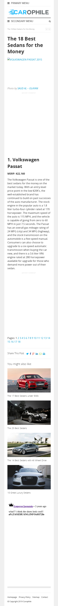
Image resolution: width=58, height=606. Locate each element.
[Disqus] (29, 539)
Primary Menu (19, 3)
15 (8, 341)
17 (15, 341)
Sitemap (35, 597)
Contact (44, 597)
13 (45, 338)
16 (12, 341)
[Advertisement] (29, 125)
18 (19, 341)
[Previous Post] (46, 29)
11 (38, 338)
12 (42, 338)
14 (48, 338)
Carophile (27, 601)
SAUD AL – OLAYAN (27, 88)
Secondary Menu (21, 21)
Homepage (12, 597)
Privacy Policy (24, 597)
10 (35, 338)
